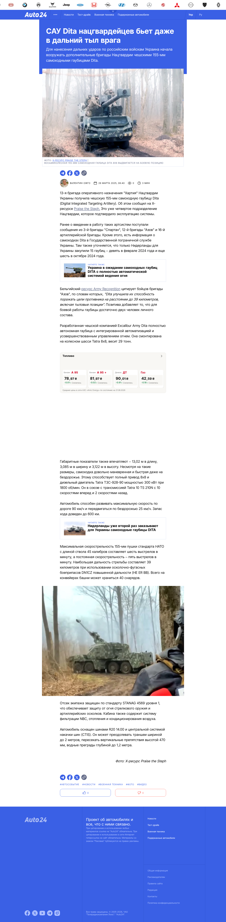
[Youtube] (42, 913)
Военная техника (104, 14)
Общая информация (158, 870)
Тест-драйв (84, 14)
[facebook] (70, 173)
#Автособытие (69, 784)
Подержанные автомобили (133, 14)
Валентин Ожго (80, 183)
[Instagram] (57, 913)
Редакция (152, 890)
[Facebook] (27, 913)
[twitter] (77, 173)
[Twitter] (35, 913)
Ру (200, 14)
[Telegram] (50, 913)
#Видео (142, 784)
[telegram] (62, 173)
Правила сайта (155, 883)
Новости (69, 14)
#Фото (130, 784)
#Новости (88, 784)
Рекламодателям (156, 877)
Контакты (152, 896)
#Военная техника (111, 784)
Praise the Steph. (87, 209)
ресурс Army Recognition (100, 289)
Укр (191, 14)
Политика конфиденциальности (164, 903)
